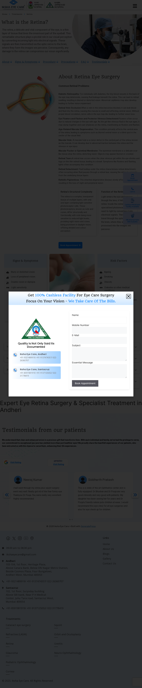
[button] (128, 296)
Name (75, 315)
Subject (76, 345)
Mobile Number (80, 325)
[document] (71, 344)
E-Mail (75, 335)
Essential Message (82, 362)
